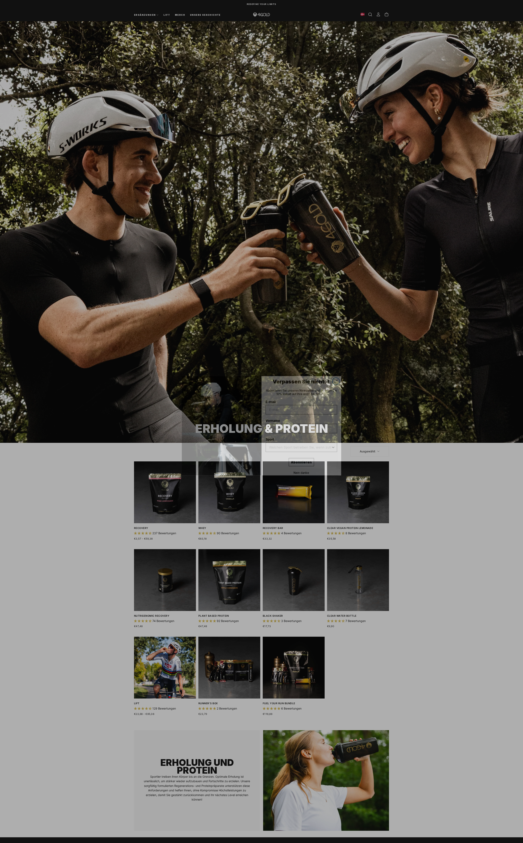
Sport (270, 435)
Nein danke (301, 468)
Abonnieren (301, 458)
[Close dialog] (336, 377)
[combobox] (300, 443)
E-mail (271, 397)
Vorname (273, 416)
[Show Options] (333, 443)
